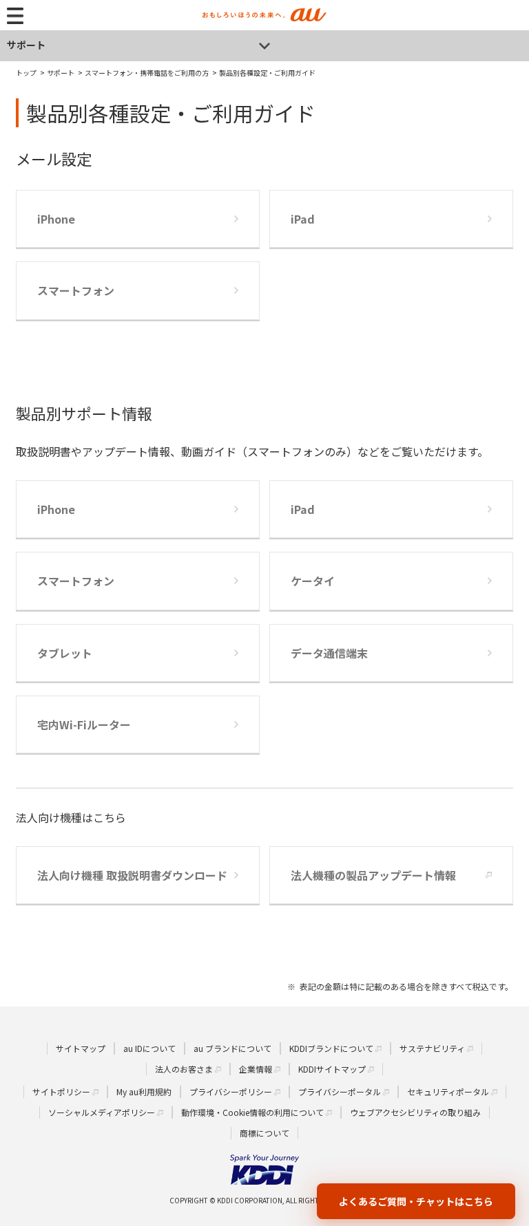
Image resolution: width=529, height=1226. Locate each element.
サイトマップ (80, 1048)
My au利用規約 (144, 1091)
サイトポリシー (61, 1091)
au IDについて (149, 1048)
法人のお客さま (184, 1069)
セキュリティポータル (448, 1091)
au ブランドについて (232, 1048)
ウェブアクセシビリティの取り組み (415, 1112)
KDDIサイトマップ (332, 1069)
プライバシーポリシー (230, 1091)
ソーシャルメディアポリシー (101, 1112)
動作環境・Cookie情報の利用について (252, 1112)
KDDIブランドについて (331, 1048)
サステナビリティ (432, 1048)
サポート (26, 45)
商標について (264, 1133)
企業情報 (255, 1069)
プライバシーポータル (339, 1091)
